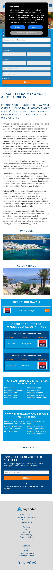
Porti (26, 548)
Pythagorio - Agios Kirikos (14, 424)
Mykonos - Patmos (11, 393)
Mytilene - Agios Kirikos (36, 431)
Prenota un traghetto (26, 553)
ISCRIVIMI (26, 478)
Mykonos (26, 230)
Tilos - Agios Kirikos (12, 429)
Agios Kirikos (26, 265)
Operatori (26, 546)
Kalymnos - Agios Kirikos (14, 421)
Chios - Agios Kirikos (35, 429)
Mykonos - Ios (10, 388)
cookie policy (32, 22)
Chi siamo (26, 527)
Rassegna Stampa (26, 556)
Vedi (47, 311)
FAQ (26, 530)
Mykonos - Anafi (10, 398)
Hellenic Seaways (26, 311)
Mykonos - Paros (34, 388)
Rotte (26, 551)
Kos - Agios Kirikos (11, 431)
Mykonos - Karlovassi (35, 395)
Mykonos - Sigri (33, 390)
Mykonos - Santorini (35, 393)
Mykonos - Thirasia (11, 395)
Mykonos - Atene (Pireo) (37, 398)
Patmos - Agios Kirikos (13, 426)
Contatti (26, 532)
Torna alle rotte (27, 447)
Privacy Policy (26, 520)
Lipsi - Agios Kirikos (35, 426)
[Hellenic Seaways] (42, 343)
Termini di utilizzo (26, 522)
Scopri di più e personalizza (26, 33)
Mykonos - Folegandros (13, 390)
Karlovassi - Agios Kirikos (37, 434)
